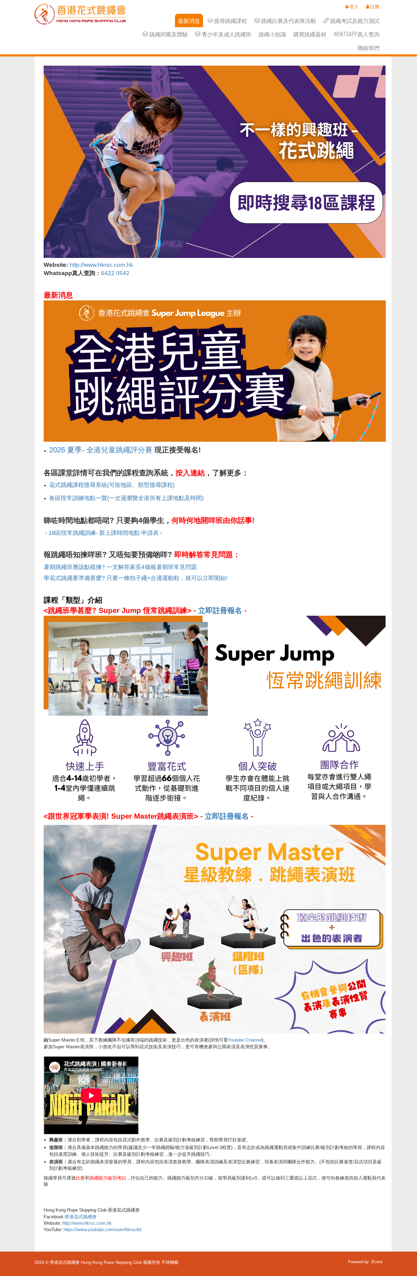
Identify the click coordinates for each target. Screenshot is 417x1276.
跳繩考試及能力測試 (354, 20)
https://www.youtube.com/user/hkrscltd (102, 1229)
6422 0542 (115, 273)
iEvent (377, 1262)
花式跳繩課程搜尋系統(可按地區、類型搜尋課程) (112, 485)
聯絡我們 (368, 47)
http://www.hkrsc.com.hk (101, 265)
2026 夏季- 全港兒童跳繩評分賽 (100, 450)
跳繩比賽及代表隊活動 (288, 20)
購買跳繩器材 (309, 34)
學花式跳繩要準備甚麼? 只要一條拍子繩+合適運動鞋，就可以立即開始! (135, 578)
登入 (354, 6)
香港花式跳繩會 (81, 1216)
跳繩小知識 (272, 34)
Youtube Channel (245, 1039)
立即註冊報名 (220, 610)
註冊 (374, 6)
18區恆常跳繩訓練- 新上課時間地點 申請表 (104, 533)
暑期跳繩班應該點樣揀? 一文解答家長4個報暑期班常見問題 (120, 567)
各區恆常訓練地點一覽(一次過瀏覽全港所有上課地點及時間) (126, 498)
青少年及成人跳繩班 (226, 34)
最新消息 (189, 20)
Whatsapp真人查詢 (356, 34)
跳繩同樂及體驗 (168, 34)
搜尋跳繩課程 (230, 20)
